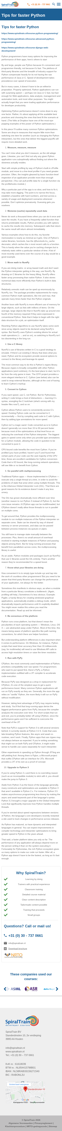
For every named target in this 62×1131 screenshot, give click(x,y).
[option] (13, 989)
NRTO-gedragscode (37, 1126)
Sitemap (53, 1126)
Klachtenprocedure (15, 1126)
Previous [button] (5, 989)
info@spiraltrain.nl (17, 943)
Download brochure (17, 948)
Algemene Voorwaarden (21, 1123)
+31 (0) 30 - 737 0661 (25, 936)
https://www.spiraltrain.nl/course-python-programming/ (30, 33)
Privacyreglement (43, 1123)
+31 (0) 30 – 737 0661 (40, 4)
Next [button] (57, 989)
